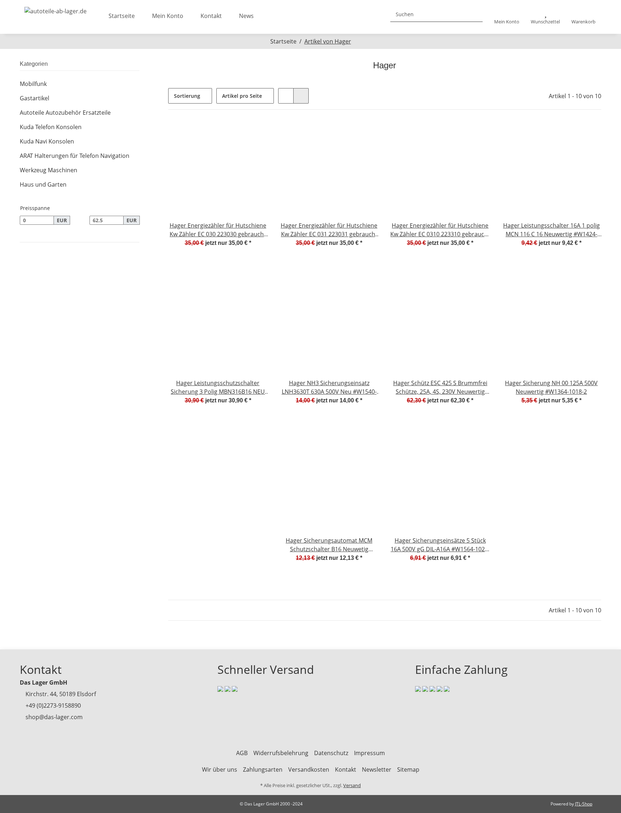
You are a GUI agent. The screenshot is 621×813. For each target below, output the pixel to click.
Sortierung (187, 95)
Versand (352, 785)
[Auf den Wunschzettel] (255, 133)
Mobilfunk (33, 84)
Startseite (122, 16)
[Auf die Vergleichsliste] (237, 133)
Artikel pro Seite (242, 95)
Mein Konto (167, 16)
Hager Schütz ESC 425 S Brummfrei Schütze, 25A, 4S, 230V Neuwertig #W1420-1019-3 (440, 387)
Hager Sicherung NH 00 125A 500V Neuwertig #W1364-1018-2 (551, 387)
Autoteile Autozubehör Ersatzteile (65, 113)
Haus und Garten (43, 184)
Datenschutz (331, 753)
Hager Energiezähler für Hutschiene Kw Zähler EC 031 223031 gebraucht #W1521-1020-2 (329, 229)
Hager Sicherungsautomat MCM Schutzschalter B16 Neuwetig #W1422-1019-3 (329, 544)
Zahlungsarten (262, 769)
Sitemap (408, 769)
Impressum (369, 753)
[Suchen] (474, 14)
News (246, 16)
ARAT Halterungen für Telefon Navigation (74, 156)
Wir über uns (219, 769)
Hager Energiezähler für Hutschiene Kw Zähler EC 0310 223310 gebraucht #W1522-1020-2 (440, 229)
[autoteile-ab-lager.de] (55, 9)
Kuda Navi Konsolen (47, 141)
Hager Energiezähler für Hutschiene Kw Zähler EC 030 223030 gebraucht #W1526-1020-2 (218, 229)
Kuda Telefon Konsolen (51, 127)
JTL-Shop (583, 804)
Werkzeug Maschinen (48, 170)
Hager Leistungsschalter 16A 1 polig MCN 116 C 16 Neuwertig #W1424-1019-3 (551, 229)
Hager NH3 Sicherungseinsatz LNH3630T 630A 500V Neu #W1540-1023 (329, 387)
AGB (242, 753)
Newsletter (376, 769)
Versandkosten (308, 769)
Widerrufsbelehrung (280, 753)
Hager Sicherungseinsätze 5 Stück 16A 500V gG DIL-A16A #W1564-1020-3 (440, 544)
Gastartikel (34, 98)
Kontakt (211, 16)
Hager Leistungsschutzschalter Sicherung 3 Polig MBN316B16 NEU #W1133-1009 (218, 387)
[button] (506, 17)
